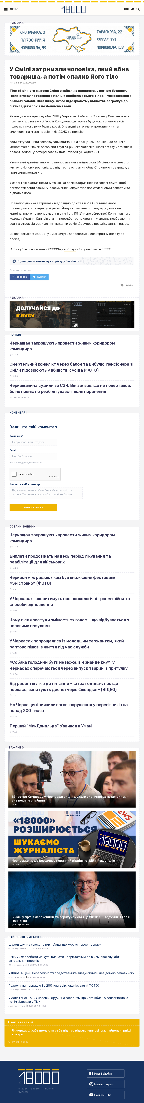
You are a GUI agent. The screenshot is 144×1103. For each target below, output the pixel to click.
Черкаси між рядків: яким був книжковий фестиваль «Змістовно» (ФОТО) (63, 580)
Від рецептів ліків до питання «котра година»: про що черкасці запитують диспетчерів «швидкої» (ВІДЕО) (64, 686)
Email (13, 450)
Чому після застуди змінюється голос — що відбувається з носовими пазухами (69, 622)
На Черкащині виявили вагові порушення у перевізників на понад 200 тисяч (69, 707)
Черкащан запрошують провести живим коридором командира (62, 537)
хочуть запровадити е (75, 234)
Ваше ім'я (16, 436)
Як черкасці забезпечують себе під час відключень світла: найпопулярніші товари (71, 1032)
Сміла (130, 285)
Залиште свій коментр (25, 484)
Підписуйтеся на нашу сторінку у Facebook (48, 261)
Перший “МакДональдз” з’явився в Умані (51, 726)
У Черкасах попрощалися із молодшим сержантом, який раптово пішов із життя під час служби (67, 643)
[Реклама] (72, 39)
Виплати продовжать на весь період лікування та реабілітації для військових (60, 559)
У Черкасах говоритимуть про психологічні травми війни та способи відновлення (70, 601)
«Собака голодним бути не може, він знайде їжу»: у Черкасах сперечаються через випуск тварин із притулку (69, 665)
